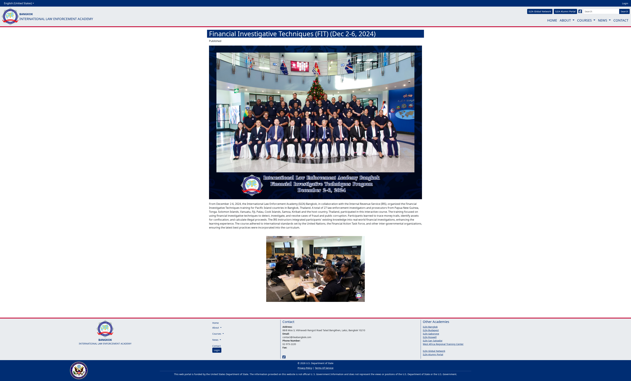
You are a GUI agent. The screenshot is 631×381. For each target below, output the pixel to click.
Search (624, 11)
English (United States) (18, 3)
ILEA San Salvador (433, 340)
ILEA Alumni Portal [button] (565, 11)
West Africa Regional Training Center (443, 344)
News (602, 20)
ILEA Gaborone (431, 333)
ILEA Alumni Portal (433, 354)
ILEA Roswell (430, 337)
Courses (584, 20)
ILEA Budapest (431, 330)
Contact (620, 20)
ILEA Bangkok (430, 326)
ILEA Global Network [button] (540, 11)
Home (552, 20)
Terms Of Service (324, 367)
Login (625, 3)
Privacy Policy (305, 367)
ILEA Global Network (434, 351)
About (565, 20)
